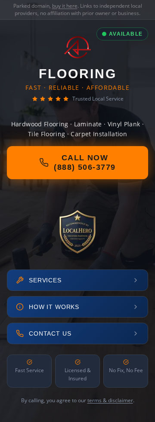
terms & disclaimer (110, 400)
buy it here (65, 5)
